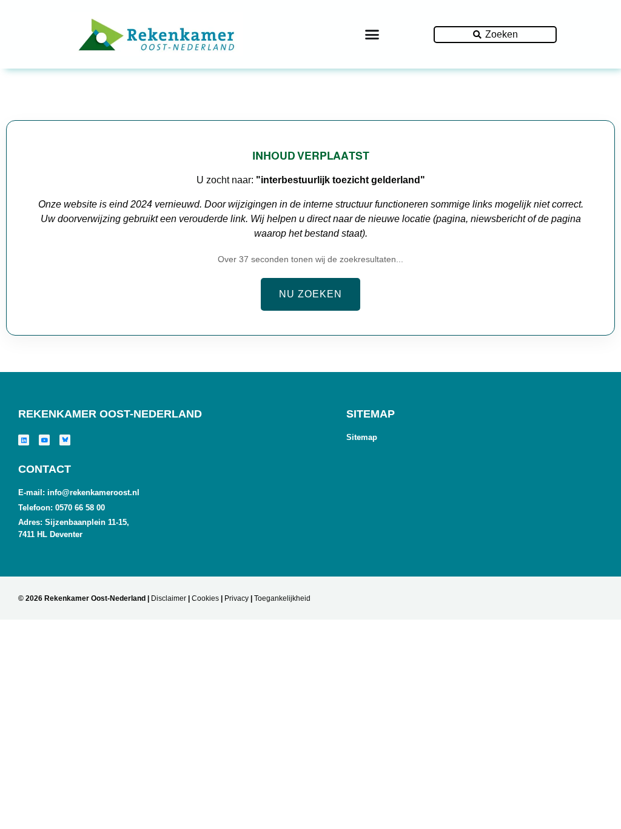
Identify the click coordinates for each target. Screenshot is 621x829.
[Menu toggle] (372, 34)
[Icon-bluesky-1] (64, 440)
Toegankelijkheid (282, 598)
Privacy (236, 598)
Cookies (205, 598)
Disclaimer (168, 598)
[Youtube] (44, 440)
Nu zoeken (310, 294)
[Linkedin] (23, 440)
